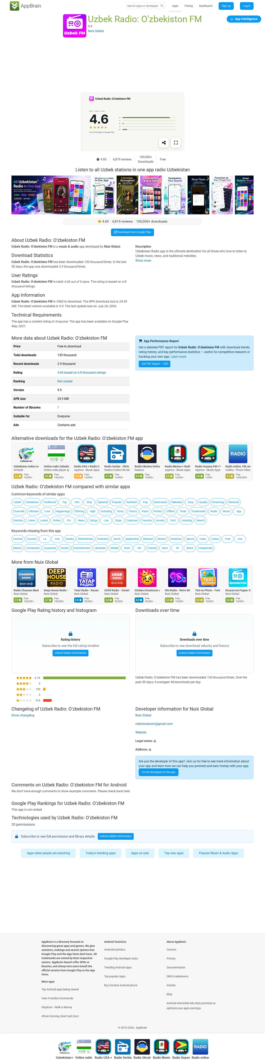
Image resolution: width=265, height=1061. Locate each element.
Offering (79, 511)
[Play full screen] (176, 143)
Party (120, 511)
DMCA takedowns (177, 976)
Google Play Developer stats (121, 958)
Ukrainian (100, 548)
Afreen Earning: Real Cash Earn (60, 1016)
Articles (171, 985)
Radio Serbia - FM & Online (117, 466)
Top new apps (174, 853)
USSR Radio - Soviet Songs (117, 590)
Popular (117, 502)
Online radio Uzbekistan (56, 466)
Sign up (226, 5)
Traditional (49, 502)
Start (165, 548)
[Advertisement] (127, 65)
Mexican (148, 538)
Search (201, 520)
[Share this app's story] (164, 143)
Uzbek (17, 502)
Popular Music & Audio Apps (218, 853)
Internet (18, 538)
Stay (89, 502)
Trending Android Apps (118, 967)
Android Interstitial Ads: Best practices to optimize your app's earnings (191, 1006)
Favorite (147, 520)
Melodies (177, 502)
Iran (57, 538)
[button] (194, 741)
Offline (170, 511)
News (81, 520)
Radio (213, 511)
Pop (145, 502)
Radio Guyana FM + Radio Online (207, 466)
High (92, 511)
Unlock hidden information (70, 652)
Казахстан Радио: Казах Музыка (238, 590)
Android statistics (114, 949)
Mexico (17, 548)
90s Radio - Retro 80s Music (177, 590)
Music (226, 511)
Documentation (176, 967)
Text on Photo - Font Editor (207, 590)
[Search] (162, 6)
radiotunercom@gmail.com (154, 724)
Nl (177, 548)
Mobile (115, 548)
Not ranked (64, 381)
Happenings (62, 511)
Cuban (215, 538)
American (176, 538)
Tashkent (131, 502)
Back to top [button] (255, 1025)
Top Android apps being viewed (60, 989)
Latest (44, 520)
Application (132, 538)
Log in (246, 5)
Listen (31, 520)
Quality (203, 502)
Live (106, 520)
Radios (70, 538)
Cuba (203, 538)
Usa (240, 538)
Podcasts (103, 538)
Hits (76, 502)
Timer (183, 511)
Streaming (218, 502)
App (238, 511)
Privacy (171, 958)
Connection (33, 548)
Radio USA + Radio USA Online (86, 466)
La (44, 538)
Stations (18, 520)
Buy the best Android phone (120, 985)
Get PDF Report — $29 (155, 363)
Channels (18, 511)
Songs (94, 520)
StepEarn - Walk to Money (57, 1007)
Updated (103, 502)
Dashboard (205, 5)
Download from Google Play (134, 232)
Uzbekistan (32, 502)
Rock (127, 548)
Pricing (188, 5)
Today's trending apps (101, 853)
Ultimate (34, 511)
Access (160, 520)
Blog (169, 994)
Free (227, 538)
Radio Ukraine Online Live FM (147, 466)
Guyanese (50, 548)
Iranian (64, 548)
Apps (175, 5)
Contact (171, 949)
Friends (152, 548)
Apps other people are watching (48, 853)
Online (56, 520)
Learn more (178, 356)
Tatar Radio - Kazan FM (86, 590)
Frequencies (205, 548)
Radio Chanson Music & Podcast (26, 590)
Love (47, 511)
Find (173, 520)
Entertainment (81, 548)
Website (140, 732)
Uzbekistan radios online (26, 466)
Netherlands (85, 538)
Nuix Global (46, 562)
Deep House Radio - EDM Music (56, 590)
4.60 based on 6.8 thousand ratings (81, 372)
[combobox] (142, 6)
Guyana (31, 538)
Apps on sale (140, 853)
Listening (186, 520)
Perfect (157, 511)
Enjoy (118, 520)
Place (145, 511)
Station (162, 538)
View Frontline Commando (57, 998)
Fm (69, 520)
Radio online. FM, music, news (238, 466)
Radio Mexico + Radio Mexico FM (177, 466)
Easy (191, 502)
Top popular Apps (114, 976)
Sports (190, 538)
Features (132, 520)
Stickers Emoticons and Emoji (147, 590)
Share (189, 548)
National (234, 502)
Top (64, 502)
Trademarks (198, 511)
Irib (139, 548)
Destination (160, 502)
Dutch (117, 538)
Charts (133, 511)
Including (106, 511)
